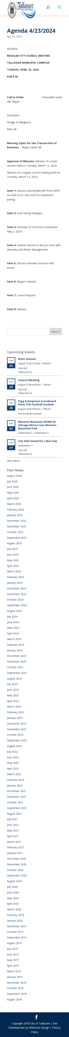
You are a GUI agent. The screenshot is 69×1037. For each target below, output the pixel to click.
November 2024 (16, 594)
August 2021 (14, 813)
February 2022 (15, 780)
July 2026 (12, 481)
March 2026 (14, 504)
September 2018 (17, 993)
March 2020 (14, 909)
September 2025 (17, 537)
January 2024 (14, 650)
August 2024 (14, 611)
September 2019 (17, 937)
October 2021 (15, 802)
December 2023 (16, 656)
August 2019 (14, 943)
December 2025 (16, 520)
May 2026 (13, 492)
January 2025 (14, 582)
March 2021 (14, 842)
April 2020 (13, 903)
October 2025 (15, 532)
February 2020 (15, 915)
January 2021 (14, 853)
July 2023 (12, 684)
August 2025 (14, 543)
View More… (14, 460)
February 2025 (15, 577)
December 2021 (16, 791)
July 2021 (12, 819)
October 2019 (15, 932)
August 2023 (14, 678)
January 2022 (14, 785)
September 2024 (17, 605)
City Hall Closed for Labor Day (37, 441)
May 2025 (13, 560)
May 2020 (13, 898)
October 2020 (15, 870)
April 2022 (13, 768)
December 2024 (16, 588)
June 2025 (13, 554)
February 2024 (15, 644)
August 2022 (14, 746)
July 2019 (12, 949)
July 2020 (12, 887)
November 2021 (16, 796)
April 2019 (13, 965)
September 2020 (17, 875)
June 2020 (13, 892)
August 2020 (14, 881)
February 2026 (15, 509)
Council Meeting (29, 380)
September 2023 (17, 673)
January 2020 (14, 920)
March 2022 (14, 774)
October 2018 (15, 988)
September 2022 (17, 740)
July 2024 (12, 616)
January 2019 (14, 977)
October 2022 (15, 734)
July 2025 (12, 549)
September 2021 (17, 808)
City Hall (22, 368)
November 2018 (16, 982)
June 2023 (13, 689)
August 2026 (14, 475)
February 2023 (15, 712)
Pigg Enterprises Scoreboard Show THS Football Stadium (37, 402)
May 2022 (13, 763)
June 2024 (13, 622)
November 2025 (16, 526)
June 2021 (13, 825)
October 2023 (15, 667)
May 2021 (13, 830)
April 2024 (13, 633)
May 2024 (13, 627)
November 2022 (16, 729)
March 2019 (14, 971)
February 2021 (15, 847)
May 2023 (13, 695)
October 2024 (15, 599)
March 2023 (14, 706)
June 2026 (13, 487)
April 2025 (13, 566)
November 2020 (16, 864)
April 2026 (13, 498)
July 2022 (12, 751)
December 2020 (16, 858)
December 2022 (16, 723)
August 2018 (14, 999)
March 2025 (14, 571)
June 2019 (13, 954)
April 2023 (13, 701)
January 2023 (14, 718)
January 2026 (14, 515)
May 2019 (13, 960)
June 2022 (13, 757)
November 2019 (16, 926)
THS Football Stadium (30, 413)
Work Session (27, 359)
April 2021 (13, 836)
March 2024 (14, 639)
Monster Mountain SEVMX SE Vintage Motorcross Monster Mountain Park (37, 425)
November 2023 (16, 661)
